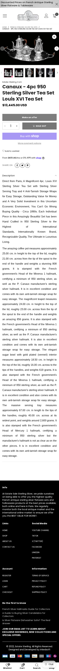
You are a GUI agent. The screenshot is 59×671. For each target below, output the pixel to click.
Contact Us (8, 547)
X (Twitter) (37, 541)
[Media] (54, 36)
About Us (7, 541)
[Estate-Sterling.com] (28, 15)
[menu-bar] (6, 15)
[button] (2, 48)
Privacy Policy (39, 581)
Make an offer (29, 118)
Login (5, 581)
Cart (5, 586)
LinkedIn (35, 552)
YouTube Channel (40, 530)
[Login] (46, 16)
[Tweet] (22, 165)
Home (5, 530)
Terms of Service (40, 575)
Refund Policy (39, 586)
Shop (4, 535)
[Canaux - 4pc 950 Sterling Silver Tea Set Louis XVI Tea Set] (29, 48)
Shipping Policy (39, 592)
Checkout (7, 592)
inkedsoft (45, 649)
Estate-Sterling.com (12, 82)
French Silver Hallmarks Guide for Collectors (26, 609)
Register (6, 575)
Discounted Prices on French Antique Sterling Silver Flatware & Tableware (27, 4)
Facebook (37, 547)
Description (8, 175)
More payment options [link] (29, 143)
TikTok (35, 535)
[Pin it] (27, 165)
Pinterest (36, 558)
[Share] (17, 165)
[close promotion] (56, 4)
